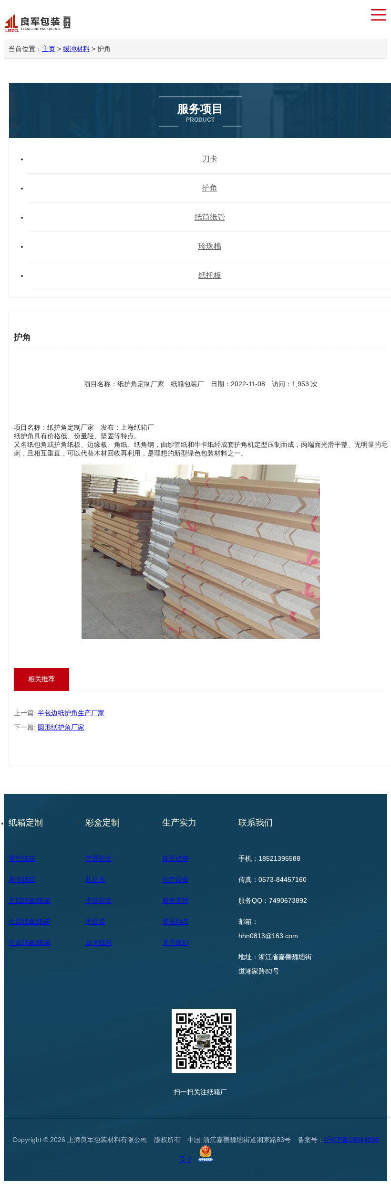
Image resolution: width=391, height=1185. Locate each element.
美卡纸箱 (22, 879)
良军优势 (175, 858)
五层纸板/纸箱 (30, 900)
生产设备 (175, 879)
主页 (48, 49)
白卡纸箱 (98, 942)
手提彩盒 (98, 900)
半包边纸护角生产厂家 (71, 713)
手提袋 (95, 921)
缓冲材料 (76, 49)
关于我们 (175, 942)
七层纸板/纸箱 (30, 921)
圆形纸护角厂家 (61, 727)
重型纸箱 (22, 858)
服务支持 (175, 900)
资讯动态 (175, 921)
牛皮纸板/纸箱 (30, 942)
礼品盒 (95, 879)
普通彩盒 (98, 858)
